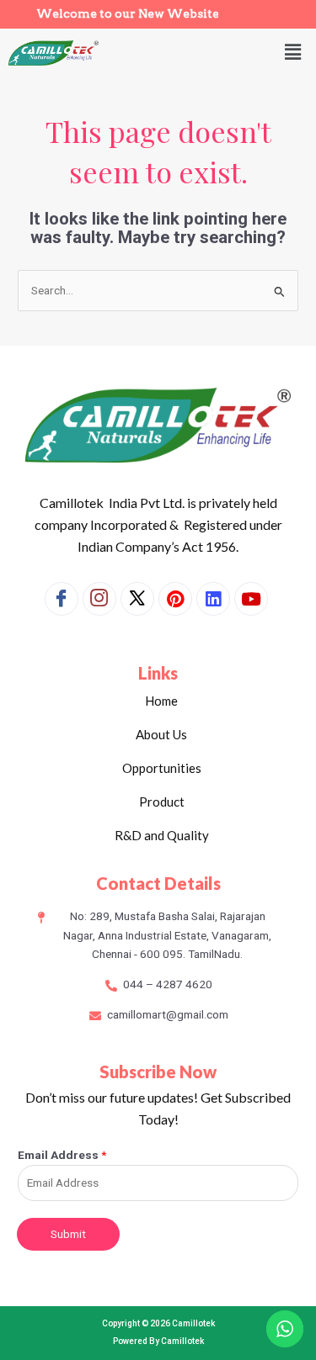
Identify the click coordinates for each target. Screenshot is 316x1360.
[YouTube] (251, 599)
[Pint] (175, 599)
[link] (213, 599)
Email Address (62, 1155)
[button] (293, 53)
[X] (137, 599)
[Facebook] (61, 599)
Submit (68, 1234)
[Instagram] (99, 599)
